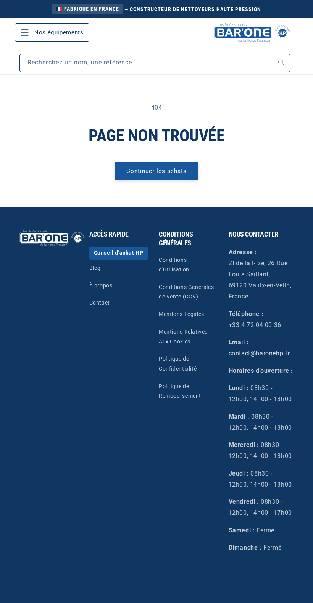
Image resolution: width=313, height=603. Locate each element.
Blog (95, 268)
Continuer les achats (156, 171)
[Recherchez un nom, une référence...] (281, 62)
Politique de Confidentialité (178, 363)
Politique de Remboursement (180, 391)
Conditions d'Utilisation (174, 264)
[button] (52, 32)
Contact (99, 303)
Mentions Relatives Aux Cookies (183, 336)
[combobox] (155, 63)
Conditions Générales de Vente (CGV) (186, 292)
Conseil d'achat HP (119, 253)
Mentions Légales (181, 314)
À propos (101, 285)
